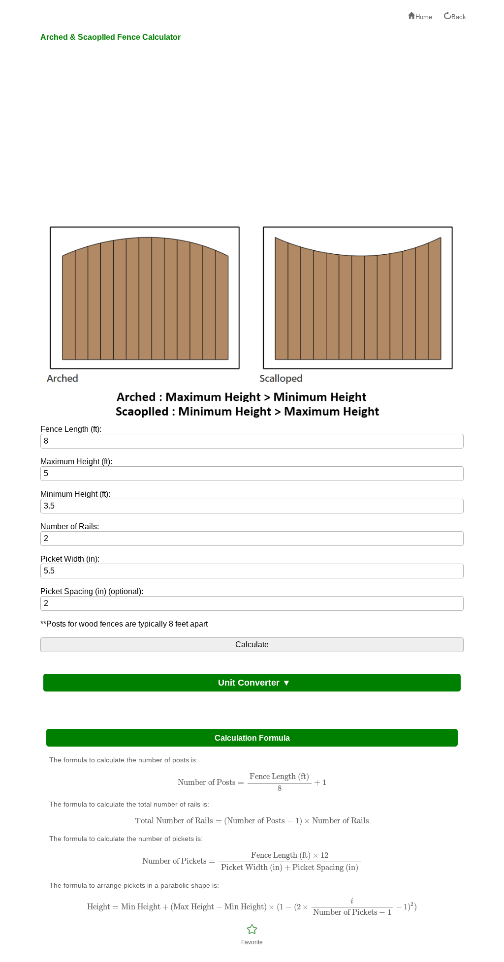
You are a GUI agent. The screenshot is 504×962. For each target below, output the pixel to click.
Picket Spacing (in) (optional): (91, 591)
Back (458, 17)
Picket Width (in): (69, 559)
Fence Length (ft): (70, 429)
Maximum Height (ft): (76, 461)
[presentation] (252, 782)
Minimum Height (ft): (75, 494)
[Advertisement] (252, 134)
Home (423, 17)
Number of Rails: (69, 526)
